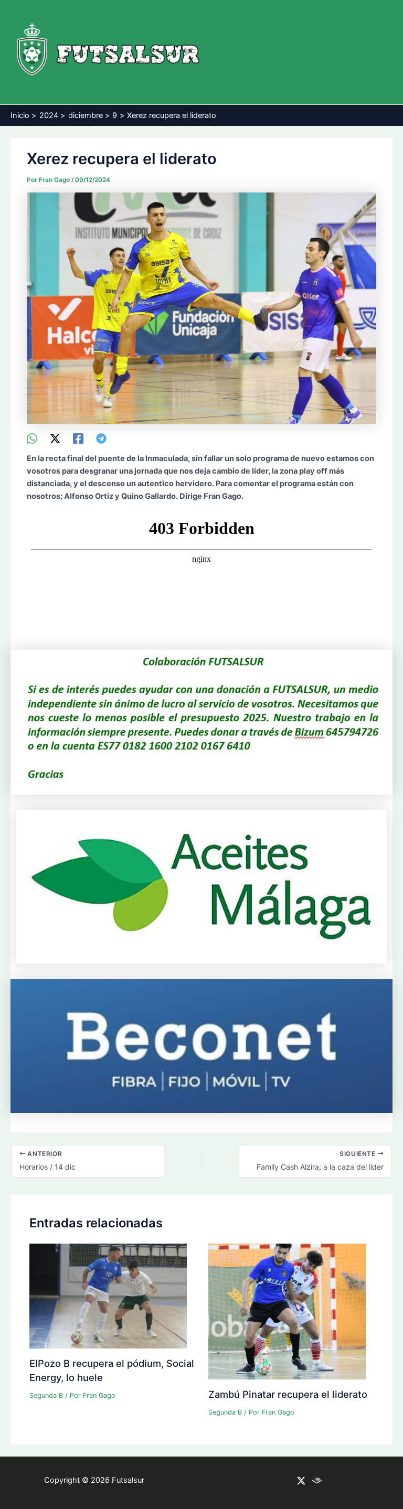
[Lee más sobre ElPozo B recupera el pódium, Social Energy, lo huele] (108, 1295)
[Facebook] (78, 438)
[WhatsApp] (32, 438)
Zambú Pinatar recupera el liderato (287, 1394)
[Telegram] (101, 438)
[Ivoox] (317, 1480)
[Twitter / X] (55, 438)
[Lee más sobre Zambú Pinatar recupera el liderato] (287, 1311)
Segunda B (46, 1395)
